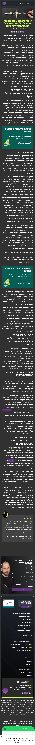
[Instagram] (25, 693)
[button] (23, 32)
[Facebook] (30, 693)
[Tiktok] (23, 693)
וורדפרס (10, 460)
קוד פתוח (6, 410)
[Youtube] (27, 693)
